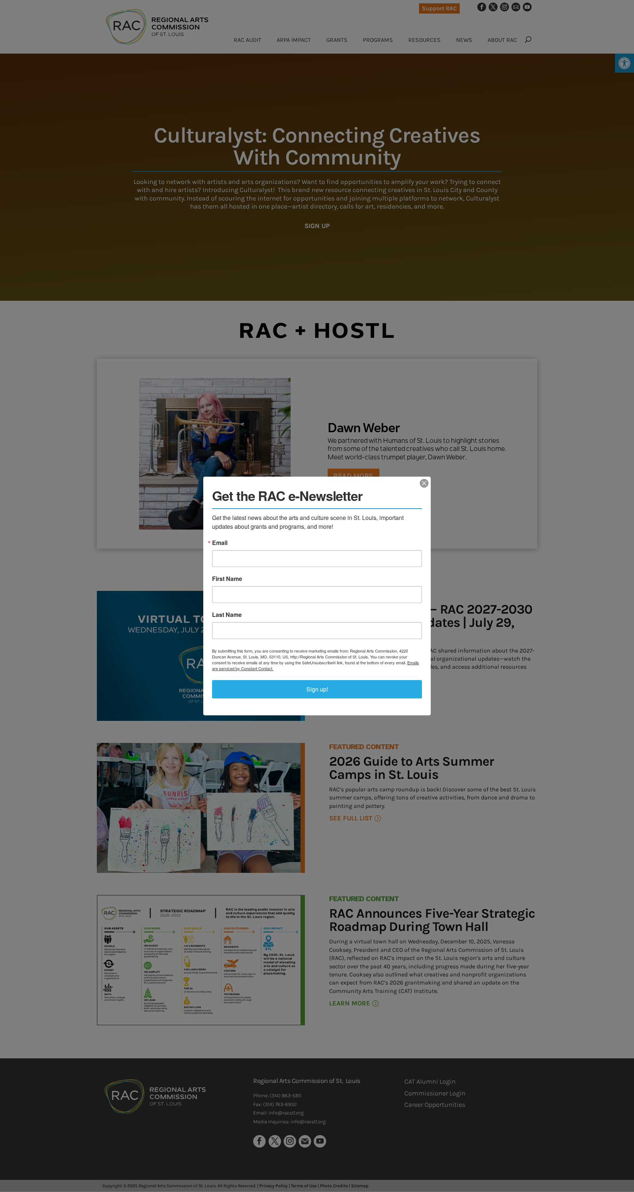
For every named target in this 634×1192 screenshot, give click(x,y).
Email (219, 543)
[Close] (424, 483)
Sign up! (317, 689)
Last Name (227, 615)
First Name (227, 579)
